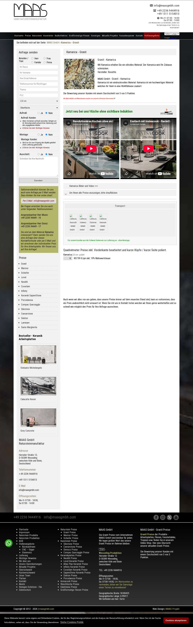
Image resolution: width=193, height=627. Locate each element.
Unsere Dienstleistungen (30, 564)
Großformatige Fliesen (79, 35)
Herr (36, 58)
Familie (37, 62)
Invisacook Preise (68, 581)
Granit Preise (69, 532)
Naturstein (37, 35)
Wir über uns (25, 561)
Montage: (24, 134)
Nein (50, 113)
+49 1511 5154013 (168, 13)
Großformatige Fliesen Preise (74, 589)
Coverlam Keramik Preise (75, 569)
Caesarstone (27, 313)
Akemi (22, 584)
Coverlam (25, 286)
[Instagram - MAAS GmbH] (163, 519)
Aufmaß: (23, 112)
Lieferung (23, 555)
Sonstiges (95, 35)
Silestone (25, 309)
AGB (21, 541)
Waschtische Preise (69, 584)
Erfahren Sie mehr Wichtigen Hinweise (35, 128)
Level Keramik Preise (73, 561)
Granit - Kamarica (107, 59)
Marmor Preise (70, 535)
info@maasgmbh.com (166, 5)
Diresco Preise (70, 549)
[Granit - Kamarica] (80, 90)
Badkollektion (61, 35)
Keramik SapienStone (31, 295)
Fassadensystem (126, 35)
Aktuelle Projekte (110, 35)
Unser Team (24, 575)
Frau (48, 58)
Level (23, 277)
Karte (122, 599)
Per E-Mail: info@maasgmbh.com (38, 200)
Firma (49, 62)
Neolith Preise (70, 558)
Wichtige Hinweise (27, 558)
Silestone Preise (71, 543)
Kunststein (48, 35)
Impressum (24, 532)
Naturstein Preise (68, 529)
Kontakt (139, 35)
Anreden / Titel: (23, 60)
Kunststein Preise (68, 541)
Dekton (24, 318)
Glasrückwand (25, 569)
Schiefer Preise (70, 538)
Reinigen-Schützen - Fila (30, 587)
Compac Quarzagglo (30, 304)
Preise (28, 35)
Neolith (24, 281)
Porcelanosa (27, 300)
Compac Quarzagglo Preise (76, 552)
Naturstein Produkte (28, 535)
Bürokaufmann (28, 546)
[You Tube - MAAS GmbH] (176, 519)
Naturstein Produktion (29, 538)
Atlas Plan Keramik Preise (75, 564)
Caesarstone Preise (72, 546)
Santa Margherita (29, 327)
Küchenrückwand (27, 572)
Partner (22, 578)
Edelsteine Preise (68, 587)
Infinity (24, 291)
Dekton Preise (70, 575)
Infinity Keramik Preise (74, 566)
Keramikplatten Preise (70, 555)
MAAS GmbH (53, 42)
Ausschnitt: (25, 154)
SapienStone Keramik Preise (76, 572)
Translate (173, 38)
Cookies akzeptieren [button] (176, 620)
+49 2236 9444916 (168, 10)
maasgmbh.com (46, 608)
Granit (24, 263)
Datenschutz (25, 589)
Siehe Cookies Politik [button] (71, 622)
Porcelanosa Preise (72, 578)
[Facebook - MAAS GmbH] (156, 519)
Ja (41, 113)
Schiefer (25, 272)
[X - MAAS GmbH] (170, 519)
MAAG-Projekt (172, 608)
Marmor (24, 268)
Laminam (25, 322)
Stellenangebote (151, 35)
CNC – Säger (28, 549)
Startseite (18, 35)
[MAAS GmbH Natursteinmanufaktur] (30, 19)
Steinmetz (27, 552)
